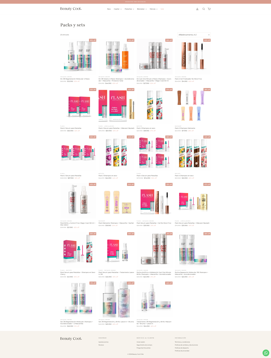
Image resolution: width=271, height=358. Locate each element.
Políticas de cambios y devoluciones (186, 345)
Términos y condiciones (182, 342)
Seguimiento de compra (144, 345)
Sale (162, 9)
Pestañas (128, 9)
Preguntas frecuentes (143, 348)
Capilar (117, 9)
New (109, 9)
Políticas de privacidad (182, 351)
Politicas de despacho (182, 348)
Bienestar (141, 9)
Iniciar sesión (141, 342)
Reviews (101, 345)
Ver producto (78, 72)
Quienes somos (103, 342)
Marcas (153, 9)
